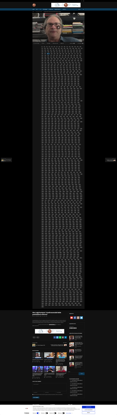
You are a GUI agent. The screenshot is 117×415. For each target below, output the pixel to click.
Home (33, 9)
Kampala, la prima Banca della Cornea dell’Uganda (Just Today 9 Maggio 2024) (61, 374)
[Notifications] (84, 1)
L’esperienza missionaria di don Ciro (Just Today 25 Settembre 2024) (49, 374)
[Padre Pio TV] (34, 5)
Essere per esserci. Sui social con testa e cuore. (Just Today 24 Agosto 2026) (79, 344)
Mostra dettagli (68, 413)
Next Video (65, 342)
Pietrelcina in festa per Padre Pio (37, 359)
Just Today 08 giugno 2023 (40, 345)
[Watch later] (82, 1)
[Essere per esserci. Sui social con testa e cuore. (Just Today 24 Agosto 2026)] (71, 344)
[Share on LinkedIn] (65, 337)
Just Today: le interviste (39, 11)
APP (36, 9)
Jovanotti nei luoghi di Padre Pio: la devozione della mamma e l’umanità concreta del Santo (78, 364)
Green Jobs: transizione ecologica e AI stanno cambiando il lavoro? (79, 356)
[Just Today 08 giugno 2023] (33, 345)
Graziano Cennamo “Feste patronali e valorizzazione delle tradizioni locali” (57, 345)
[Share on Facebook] (54, 337)
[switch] (46, 413)
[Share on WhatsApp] (60, 337)
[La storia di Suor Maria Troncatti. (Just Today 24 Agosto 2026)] (71, 338)
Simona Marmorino (78, 338)
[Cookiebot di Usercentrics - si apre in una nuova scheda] (27, 413)
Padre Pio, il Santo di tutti (48, 359)
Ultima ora (51, 9)
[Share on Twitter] (57, 337)
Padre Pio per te (57, 9)
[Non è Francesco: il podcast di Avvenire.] (71, 351)
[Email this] (63, 337)
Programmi (45, 9)
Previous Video (34, 342)
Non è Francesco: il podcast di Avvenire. (78, 350)
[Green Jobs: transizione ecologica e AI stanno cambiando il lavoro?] (71, 358)
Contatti (64, 9)
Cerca (69, 371)
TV (40, 9)
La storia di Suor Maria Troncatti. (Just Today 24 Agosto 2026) (78, 337)
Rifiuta (88, 412)
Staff (34, 360)
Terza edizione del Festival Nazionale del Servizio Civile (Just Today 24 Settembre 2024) (60, 361)
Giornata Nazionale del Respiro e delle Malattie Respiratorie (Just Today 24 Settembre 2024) (37, 374)
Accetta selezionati (88, 409)
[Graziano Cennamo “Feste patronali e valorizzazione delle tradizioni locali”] (65, 345)
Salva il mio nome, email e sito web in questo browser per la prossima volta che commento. (48, 394)
